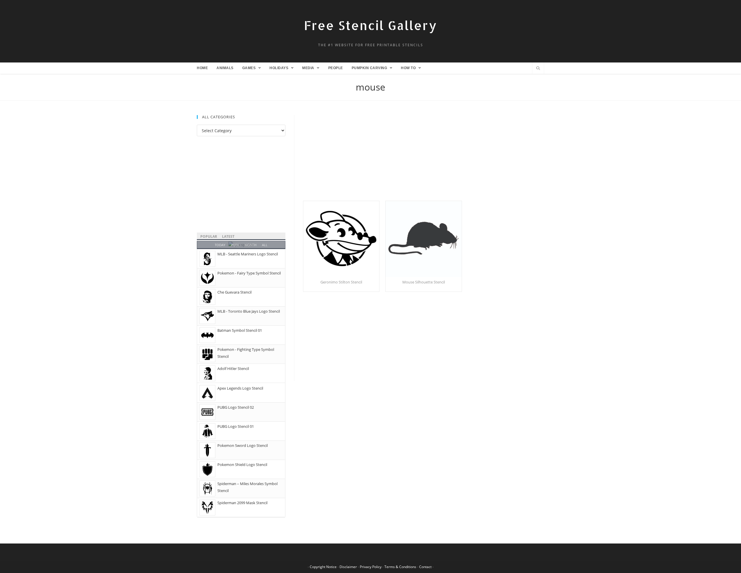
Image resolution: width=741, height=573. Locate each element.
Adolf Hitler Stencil (233, 368)
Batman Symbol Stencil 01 (239, 330)
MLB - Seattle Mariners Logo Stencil (247, 254)
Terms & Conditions (400, 566)
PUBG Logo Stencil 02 (235, 407)
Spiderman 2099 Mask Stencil (242, 502)
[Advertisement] (423, 157)
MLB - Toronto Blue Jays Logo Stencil (248, 311)
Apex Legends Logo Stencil (240, 388)
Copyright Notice (323, 566)
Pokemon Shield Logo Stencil (242, 464)
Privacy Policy (370, 566)
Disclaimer (348, 566)
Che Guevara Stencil (234, 292)
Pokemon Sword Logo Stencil (242, 445)
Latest (228, 236)
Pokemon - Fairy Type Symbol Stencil (249, 273)
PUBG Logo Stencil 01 (235, 426)
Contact (425, 566)
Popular (208, 236)
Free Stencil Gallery (370, 25)
